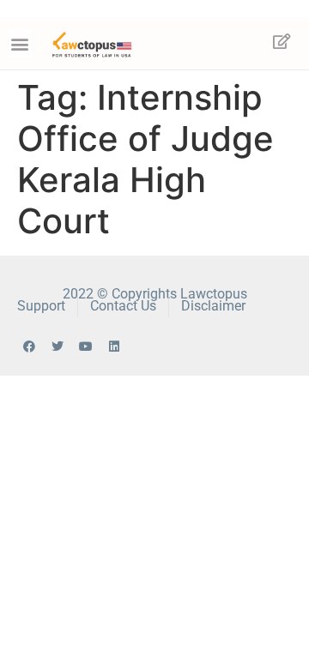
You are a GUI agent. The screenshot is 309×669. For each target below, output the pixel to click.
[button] (20, 43)
